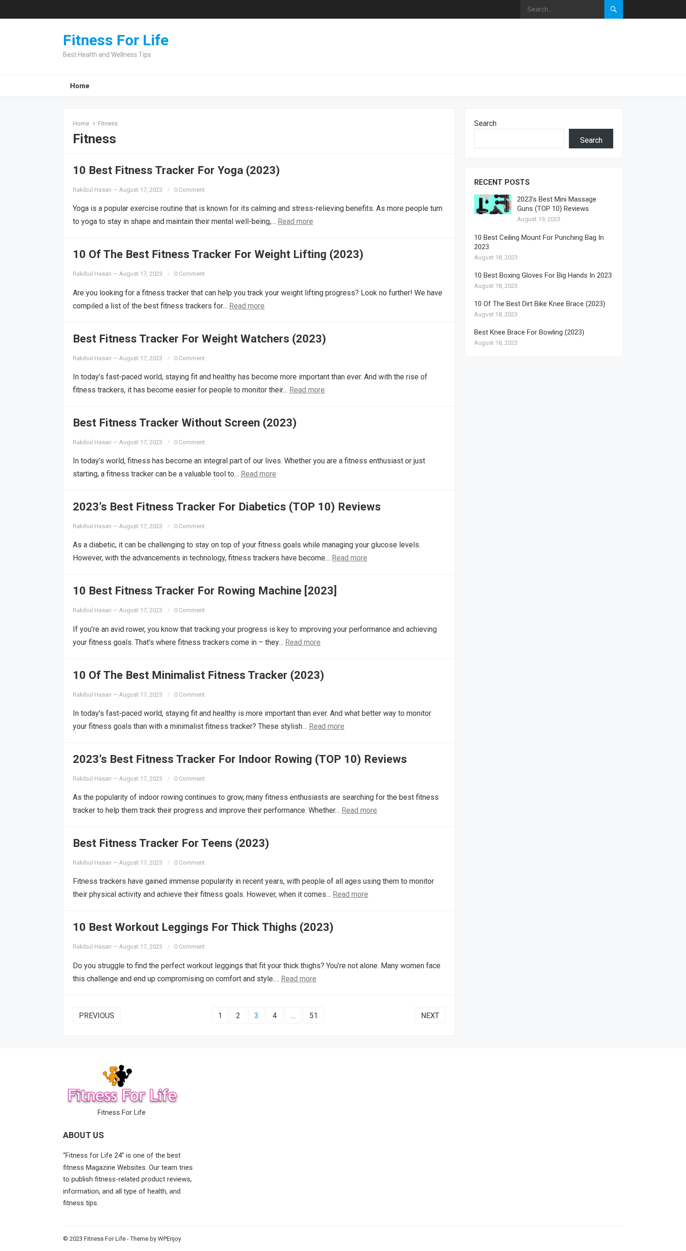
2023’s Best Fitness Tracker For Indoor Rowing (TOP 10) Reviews (240, 759)
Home (80, 86)
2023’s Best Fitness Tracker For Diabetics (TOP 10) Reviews (227, 506)
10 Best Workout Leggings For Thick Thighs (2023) (203, 927)
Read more (295, 221)
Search (485, 123)
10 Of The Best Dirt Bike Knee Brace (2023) (539, 304)
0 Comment (189, 189)
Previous (96, 1015)
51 (313, 1015)
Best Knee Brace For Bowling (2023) (529, 332)
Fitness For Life (115, 40)
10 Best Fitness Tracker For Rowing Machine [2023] (205, 590)
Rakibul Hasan (92, 189)
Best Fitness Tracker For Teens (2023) (171, 843)
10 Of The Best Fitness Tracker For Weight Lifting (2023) (218, 254)
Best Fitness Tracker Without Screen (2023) (185, 422)
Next (430, 1015)
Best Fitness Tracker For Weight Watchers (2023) (199, 338)
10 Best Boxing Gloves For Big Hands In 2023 (543, 275)
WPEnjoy (169, 1238)
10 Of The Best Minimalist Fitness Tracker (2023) (198, 675)
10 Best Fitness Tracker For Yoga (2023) (176, 170)
